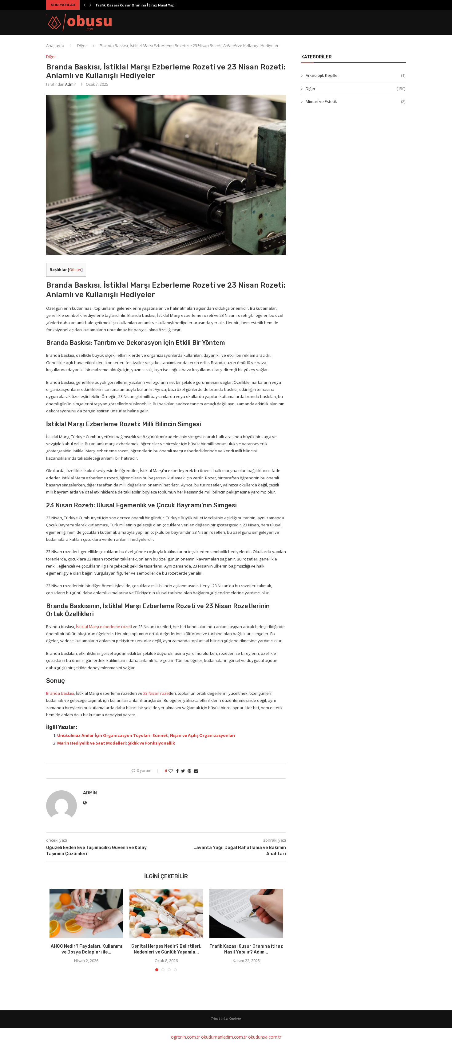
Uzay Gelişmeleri (135, 47)
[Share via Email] (196, 771)
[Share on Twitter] (183, 771)
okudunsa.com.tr (264, 1037)
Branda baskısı (60, 693)
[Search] (403, 47)
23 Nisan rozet (156, 693)
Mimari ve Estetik (355, 101)
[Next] (90, 5)
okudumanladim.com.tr (224, 1037)
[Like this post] (171, 771)
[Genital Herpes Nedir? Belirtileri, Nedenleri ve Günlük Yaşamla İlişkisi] (166, 913)
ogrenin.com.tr (185, 1037)
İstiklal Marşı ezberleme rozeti (104, 626)
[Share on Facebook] (177, 771)
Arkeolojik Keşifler (230, 47)
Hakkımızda (370, 47)
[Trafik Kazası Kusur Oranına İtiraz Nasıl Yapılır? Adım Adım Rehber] (246, 913)
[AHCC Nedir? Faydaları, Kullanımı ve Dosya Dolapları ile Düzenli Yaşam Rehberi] (86, 913)
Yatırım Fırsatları (181, 47)
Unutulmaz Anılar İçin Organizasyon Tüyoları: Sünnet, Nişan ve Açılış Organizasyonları (146, 735)
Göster (75, 269)
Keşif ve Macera (277, 47)
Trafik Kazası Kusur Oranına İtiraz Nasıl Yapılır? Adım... (144, 5)
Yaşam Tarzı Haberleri (326, 47)
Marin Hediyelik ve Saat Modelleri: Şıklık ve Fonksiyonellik (116, 743)
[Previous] (84, 5)
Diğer (103, 47)
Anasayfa (78, 47)
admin (71, 84)
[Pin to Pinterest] (189, 771)
